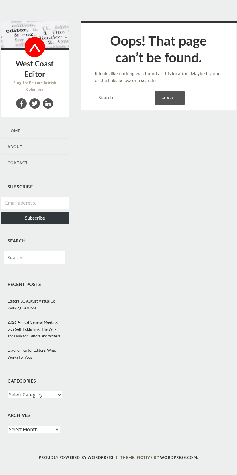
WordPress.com (178, 458)
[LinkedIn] (48, 103)
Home (14, 131)
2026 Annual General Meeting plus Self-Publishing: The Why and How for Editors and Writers (34, 329)
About (15, 147)
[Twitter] (34, 103)
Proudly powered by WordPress (76, 458)
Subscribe (35, 218)
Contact (18, 163)
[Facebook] (21, 103)
